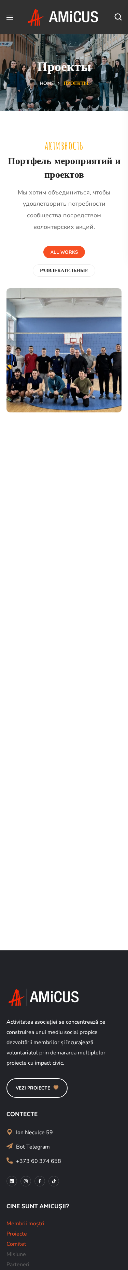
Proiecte (16, 1234)
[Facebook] (39, 1181)
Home (47, 83)
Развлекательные (64, 270)
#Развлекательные (48, 397)
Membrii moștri (25, 1223)
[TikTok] (53, 1181)
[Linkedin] (11, 1181)
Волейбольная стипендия (53, 380)
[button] (118, 17)
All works (64, 252)
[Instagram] (25, 1181)
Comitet (16, 1244)
